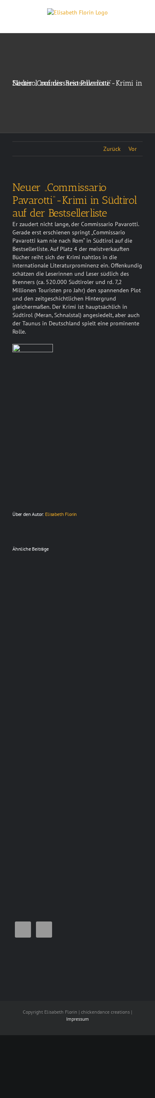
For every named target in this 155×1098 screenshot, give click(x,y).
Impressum (77, 1019)
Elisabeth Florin (61, 514)
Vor (133, 149)
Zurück (112, 149)
